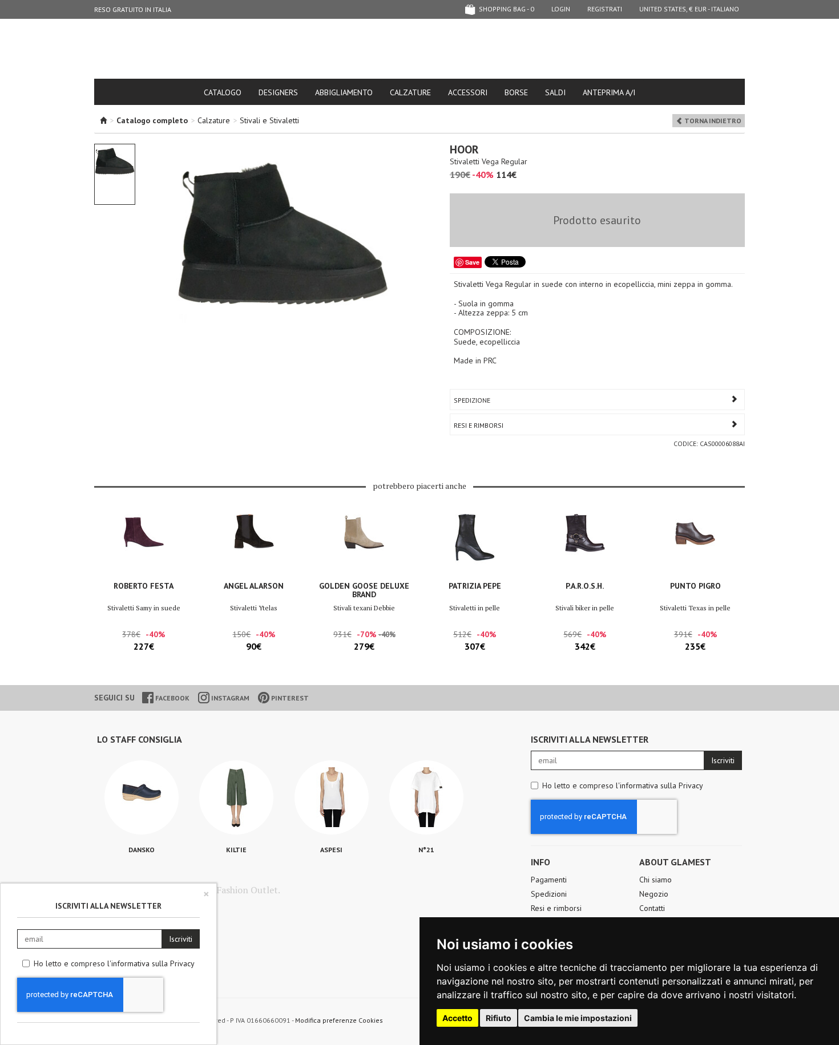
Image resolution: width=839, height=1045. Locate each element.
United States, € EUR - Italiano (689, 9)
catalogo (222, 92)
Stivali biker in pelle (584, 607)
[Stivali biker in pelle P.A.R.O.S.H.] (585, 544)
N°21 (426, 849)
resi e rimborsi (478, 425)
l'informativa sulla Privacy (659, 785)
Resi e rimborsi (556, 908)
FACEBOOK (171, 698)
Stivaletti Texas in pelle (695, 607)
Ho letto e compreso (622, 785)
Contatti (652, 908)
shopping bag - (505, 9)
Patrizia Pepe (475, 586)
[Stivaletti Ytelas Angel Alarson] (253, 544)
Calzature (410, 92)
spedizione (472, 400)
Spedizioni (549, 894)
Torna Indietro (712, 120)
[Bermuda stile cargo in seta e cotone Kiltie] (236, 797)
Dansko (141, 849)
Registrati (604, 9)
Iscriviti (723, 760)
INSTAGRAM (229, 698)
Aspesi (331, 849)
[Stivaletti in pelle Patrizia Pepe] (474, 544)
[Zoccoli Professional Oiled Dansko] (141, 797)
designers (278, 92)
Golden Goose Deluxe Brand (364, 590)
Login (560, 9)
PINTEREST (289, 698)
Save (472, 262)
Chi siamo (655, 879)
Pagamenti (549, 879)
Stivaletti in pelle (474, 607)
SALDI (555, 92)
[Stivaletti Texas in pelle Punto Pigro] (695, 544)
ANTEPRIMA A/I (609, 92)
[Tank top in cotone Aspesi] (332, 797)
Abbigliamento (344, 92)
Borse (516, 92)
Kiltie (236, 849)
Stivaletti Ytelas (253, 607)
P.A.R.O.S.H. (585, 586)
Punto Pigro (695, 586)
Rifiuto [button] (498, 1018)
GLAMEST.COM (419, 49)
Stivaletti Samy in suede (143, 607)
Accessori (467, 92)
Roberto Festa (144, 586)
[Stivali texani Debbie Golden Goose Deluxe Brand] (364, 544)
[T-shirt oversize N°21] (426, 797)
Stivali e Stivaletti (269, 120)
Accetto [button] (457, 1018)
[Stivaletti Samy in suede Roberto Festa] (143, 544)
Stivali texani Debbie (364, 607)
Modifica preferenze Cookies (339, 1020)
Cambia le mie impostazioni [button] (578, 1018)
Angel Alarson (254, 586)
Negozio (653, 894)
